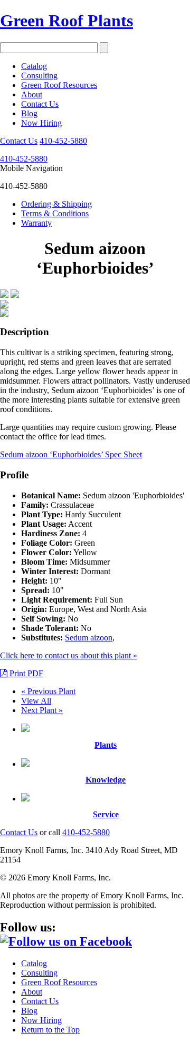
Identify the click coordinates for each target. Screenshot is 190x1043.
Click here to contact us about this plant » (68, 655)
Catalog (34, 66)
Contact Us (40, 103)
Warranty (36, 222)
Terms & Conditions (55, 213)
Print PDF (25, 673)
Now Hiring (41, 122)
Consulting (39, 75)
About (31, 94)
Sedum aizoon (88, 637)
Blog (29, 113)
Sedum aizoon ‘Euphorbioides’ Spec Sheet (71, 454)
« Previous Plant (48, 691)
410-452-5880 (63, 140)
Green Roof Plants (66, 20)
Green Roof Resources (59, 85)
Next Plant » (42, 710)
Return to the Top (50, 1029)
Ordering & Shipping (56, 203)
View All (36, 700)
